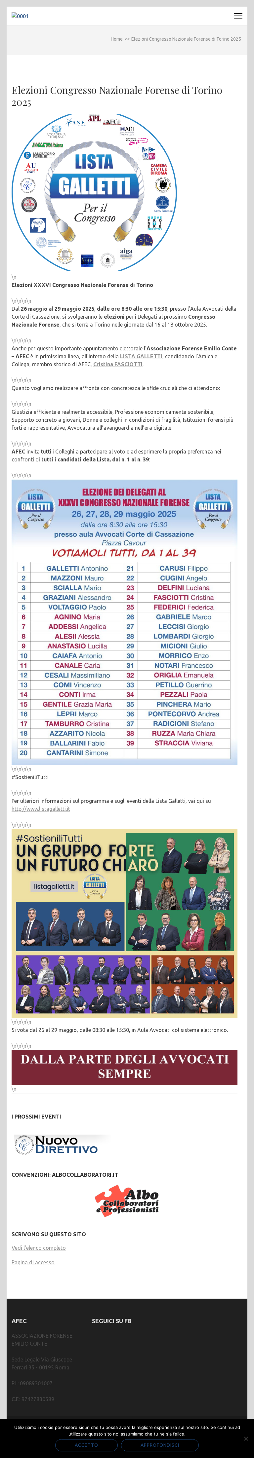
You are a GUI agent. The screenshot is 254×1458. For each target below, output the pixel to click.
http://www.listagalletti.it (41, 809)
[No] (245, 1438)
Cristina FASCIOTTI (118, 364)
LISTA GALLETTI (141, 356)
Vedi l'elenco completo (39, 1248)
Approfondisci (160, 1445)
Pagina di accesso (33, 1262)
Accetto (86, 1445)
